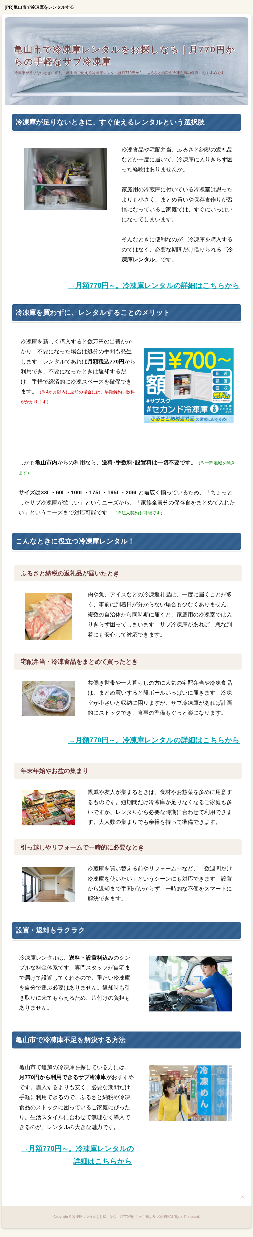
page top (242, 1197)
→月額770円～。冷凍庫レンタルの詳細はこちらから (154, 285)
